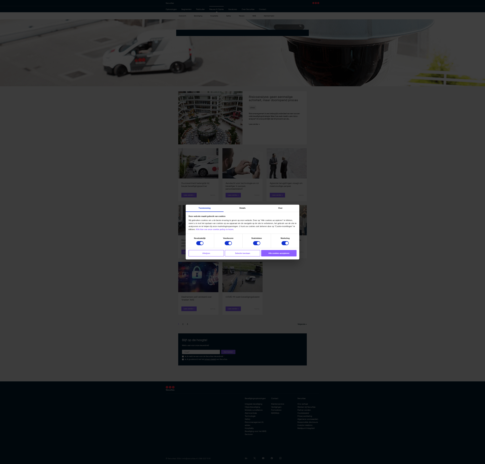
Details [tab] (242, 208)
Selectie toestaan (242, 253)
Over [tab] (280, 208)
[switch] (228, 243)
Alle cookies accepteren (278, 253)
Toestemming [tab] (205, 208)
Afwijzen (206, 253)
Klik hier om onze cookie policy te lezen (214, 229)
